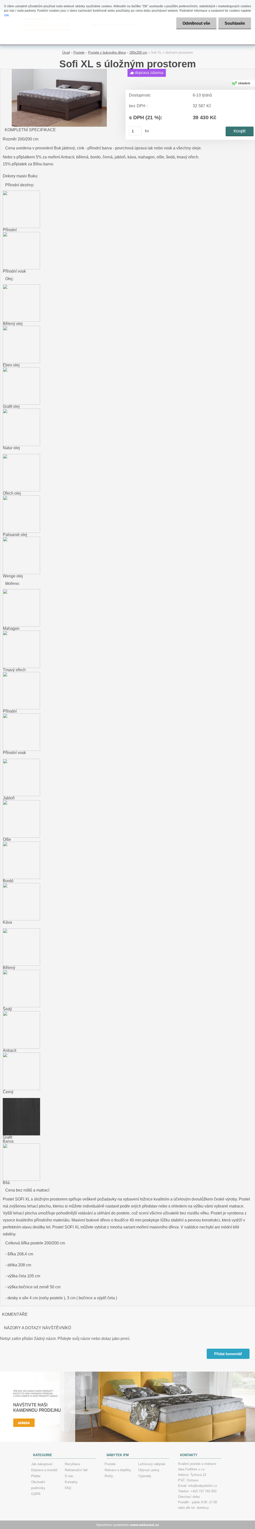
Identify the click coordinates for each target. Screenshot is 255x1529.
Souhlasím (235, 23)
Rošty (109, 1476)
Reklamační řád (76, 1470)
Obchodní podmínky (38, 1485)
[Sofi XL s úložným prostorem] (59, 71)
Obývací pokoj (148, 1470)
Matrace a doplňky (118, 1470)
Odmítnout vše (196, 23)
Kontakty (71, 1482)
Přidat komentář (228, 1354)
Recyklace (72, 1464)
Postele (78, 52)
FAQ (68, 1488)
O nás (69, 1476)
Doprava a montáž (44, 1470)
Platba (35, 1476)
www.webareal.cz (144, 1525)
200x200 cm (138, 52)
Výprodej (144, 1476)
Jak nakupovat (41, 1464)
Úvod (66, 52)
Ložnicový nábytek (151, 1464)
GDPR (35, 1494)
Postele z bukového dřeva (107, 52)
